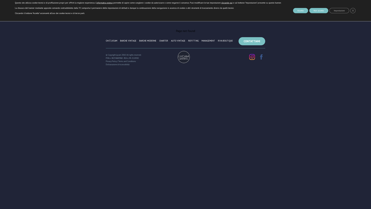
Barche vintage (128, 40)
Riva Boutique (225, 40)
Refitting (193, 40)
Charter (163, 40)
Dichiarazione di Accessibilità (117, 64)
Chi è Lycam (111, 40)
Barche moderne (147, 40)
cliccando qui (226, 2)
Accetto (300, 10)
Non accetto (319, 10)
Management (208, 40)
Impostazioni (339, 10)
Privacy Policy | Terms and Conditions (121, 61)
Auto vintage (178, 40)
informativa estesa (105, 2)
